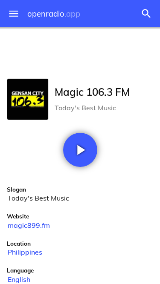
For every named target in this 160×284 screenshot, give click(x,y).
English (19, 279)
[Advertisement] (80, 51)
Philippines (25, 252)
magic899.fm (29, 225)
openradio (53, 14)
